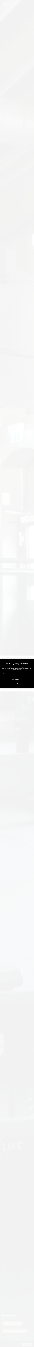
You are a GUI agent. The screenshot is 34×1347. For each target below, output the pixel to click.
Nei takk (17, 683)
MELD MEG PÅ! (17, 679)
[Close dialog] (32, 660)
